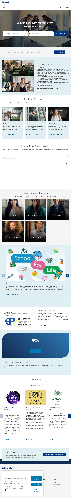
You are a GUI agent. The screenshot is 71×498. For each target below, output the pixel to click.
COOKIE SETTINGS (36, 490)
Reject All (36, 484)
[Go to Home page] (5, 2)
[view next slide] (67, 275)
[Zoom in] (67, 157)
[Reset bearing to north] (67, 161)
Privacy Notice (57, 484)
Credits (55, 482)
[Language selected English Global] (62, 7)
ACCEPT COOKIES (36, 478)
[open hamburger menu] (4, 7)
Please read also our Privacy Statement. (16, 490)
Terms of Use (56, 486)
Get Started (59, 52)
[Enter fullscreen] (67, 163)
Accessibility (56, 489)
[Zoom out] (67, 159)
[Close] (40, 473)
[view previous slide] (3, 275)
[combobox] (15, 33)
